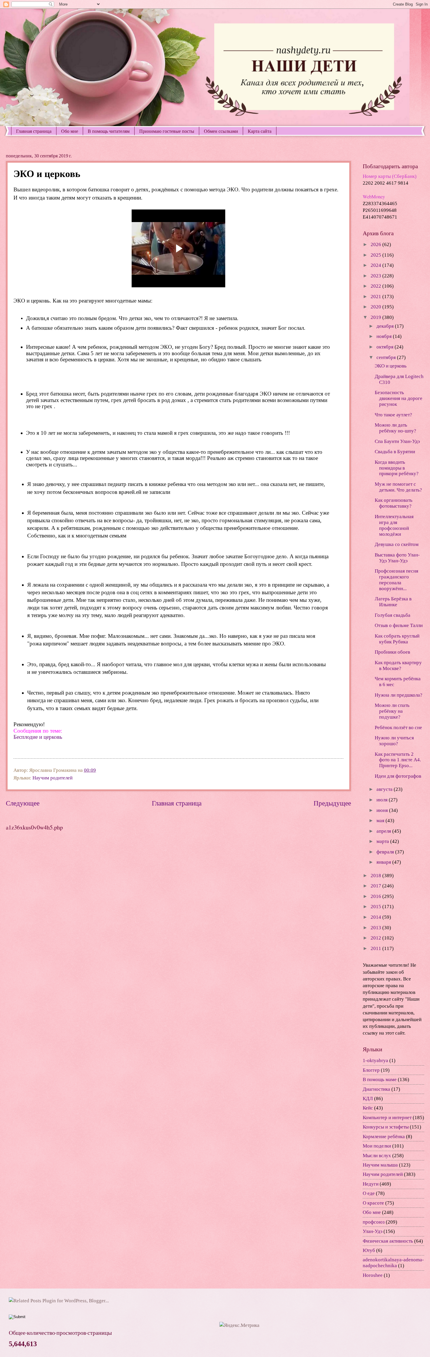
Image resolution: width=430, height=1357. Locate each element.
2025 (376, 255)
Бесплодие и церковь (37, 737)
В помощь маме (380, 1079)
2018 (376, 875)
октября (385, 347)
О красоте (373, 1203)
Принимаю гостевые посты (166, 131)
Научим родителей (52, 778)
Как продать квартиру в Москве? (398, 665)
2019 (376, 317)
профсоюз (374, 1222)
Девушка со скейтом (397, 544)
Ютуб (369, 1250)
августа (385, 789)
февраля (385, 852)
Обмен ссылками (221, 131)
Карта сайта (259, 131)
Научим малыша (380, 1165)
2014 (376, 917)
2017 (376, 886)
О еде (369, 1193)
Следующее (22, 803)
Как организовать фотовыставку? (393, 503)
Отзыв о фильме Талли (399, 625)
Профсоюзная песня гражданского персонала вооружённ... (396, 579)
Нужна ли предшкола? (398, 695)
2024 (376, 265)
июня (382, 810)
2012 (376, 938)
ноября (384, 336)
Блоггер (371, 1070)
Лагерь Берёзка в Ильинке (393, 601)
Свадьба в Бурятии (395, 451)
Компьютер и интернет (387, 1117)
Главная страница (33, 131)
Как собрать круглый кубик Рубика (397, 639)
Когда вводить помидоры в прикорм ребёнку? (397, 468)
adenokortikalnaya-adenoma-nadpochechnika (393, 1262)
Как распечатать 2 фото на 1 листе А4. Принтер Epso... (398, 760)
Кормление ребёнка (384, 1136)
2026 (376, 244)
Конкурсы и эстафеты (386, 1127)
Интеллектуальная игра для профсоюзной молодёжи (394, 525)
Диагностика (376, 1089)
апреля (384, 831)
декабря (385, 326)
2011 (376, 948)
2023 (376, 276)
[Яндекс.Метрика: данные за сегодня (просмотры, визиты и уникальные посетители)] (239, 1325)
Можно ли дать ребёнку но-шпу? (395, 428)
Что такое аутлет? (393, 415)
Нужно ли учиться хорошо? (394, 740)
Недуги (371, 1184)
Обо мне (69, 131)
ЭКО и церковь (391, 366)
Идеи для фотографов (398, 776)
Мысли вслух (377, 1155)
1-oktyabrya (375, 1060)
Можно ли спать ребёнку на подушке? (392, 711)
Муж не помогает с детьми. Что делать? (398, 487)
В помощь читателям (109, 131)
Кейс (368, 1108)
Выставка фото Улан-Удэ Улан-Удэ (397, 558)
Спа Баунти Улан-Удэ (397, 441)
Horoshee (373, 1275)
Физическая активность (388, 1241)
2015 (376, 906)
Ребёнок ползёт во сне (398, 727)
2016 (376, 896)
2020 (376, 307)
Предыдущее (332, 803)
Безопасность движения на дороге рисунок (398, 398)
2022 (376, 286)
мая (381, 820)
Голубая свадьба (392, 615)
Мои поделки (377, 1146)
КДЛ (368, 1098)
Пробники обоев (392, 652)
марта (383, 841)
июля (382, 800)
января (384, 862)
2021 (376, 296)
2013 (376, 927)
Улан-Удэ (372, 1231)
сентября (386, 357)
